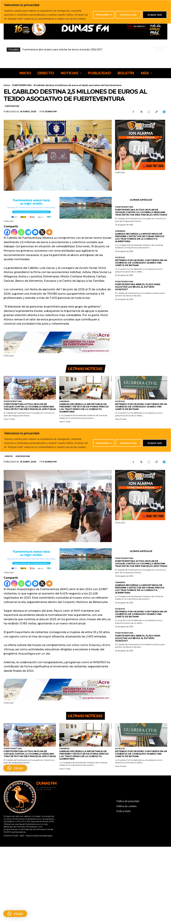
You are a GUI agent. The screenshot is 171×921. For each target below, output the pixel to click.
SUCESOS (120, 257)
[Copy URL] (156, 111)
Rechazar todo (128, 14)
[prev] (157, 50)
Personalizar (102, 14)
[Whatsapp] (21, 232)
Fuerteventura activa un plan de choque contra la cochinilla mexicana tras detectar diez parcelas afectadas (141, 212)
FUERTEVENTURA (22, 85)
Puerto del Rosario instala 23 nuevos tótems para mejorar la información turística (67, 49)
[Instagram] (14, 232)
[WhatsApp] (148, 111)
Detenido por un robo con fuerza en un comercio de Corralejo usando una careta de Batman (141, 263)
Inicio (7, 85)
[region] (85, 12)
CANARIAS (120, 231)
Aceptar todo (154, 14)
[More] (49, 232)
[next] (162, 50)
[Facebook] (133, 111)
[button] (15, 913)
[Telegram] (164, 111)
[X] (141, 111)
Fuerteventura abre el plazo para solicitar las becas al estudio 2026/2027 (137, 287)
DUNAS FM (51, 111)
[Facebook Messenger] (35, 232)
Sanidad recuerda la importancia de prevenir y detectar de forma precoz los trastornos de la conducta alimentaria (139, 237)
